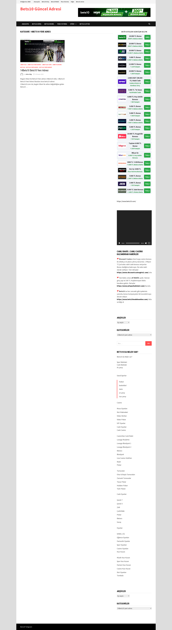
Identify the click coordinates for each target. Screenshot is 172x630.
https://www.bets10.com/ (126, 201)
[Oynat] (119, 243)
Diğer (72, 2)
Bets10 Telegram (26, 627)
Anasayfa (37, 2)
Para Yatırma (65, 2)
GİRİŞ (147, 37)
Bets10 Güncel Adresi (40, 9)
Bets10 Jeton (80, 2)
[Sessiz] (146, 243)
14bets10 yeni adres (34, 64)
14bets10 (23, 64)
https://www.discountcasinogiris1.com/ (133, 272)
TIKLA (147, 45)
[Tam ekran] (149, 243)
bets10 (22, 67)
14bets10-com (46, 64)
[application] (134, 227)
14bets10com (57, 64)
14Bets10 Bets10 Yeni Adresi (34, 70)
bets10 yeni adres (32, 67)
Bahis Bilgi (29, 74)
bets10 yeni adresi (45, 67)
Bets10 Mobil (55, 2)
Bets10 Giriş (45, 2)
